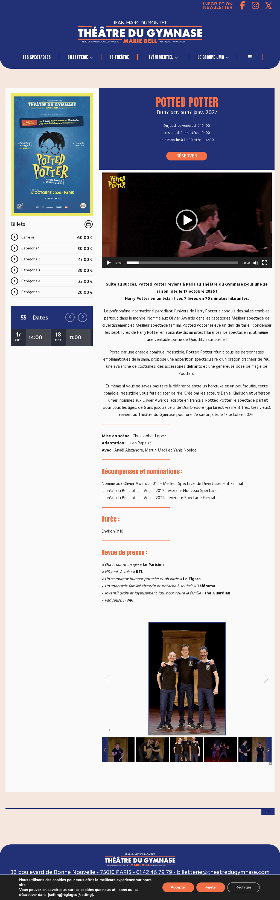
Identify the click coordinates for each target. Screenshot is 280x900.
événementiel (161, 57)
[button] (187, 220)
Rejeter (211, 887)
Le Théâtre (119, 57)
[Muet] (256, 263)
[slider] (182, 262)
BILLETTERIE (78, 57)
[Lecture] (109, 263)
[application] (187, 220)
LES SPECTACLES (37, 57)
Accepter (178, 887)
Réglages (243, 887)
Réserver (186, 156)
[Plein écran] (264, 263)
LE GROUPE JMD (210, 57)
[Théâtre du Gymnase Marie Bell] (140, 30)
